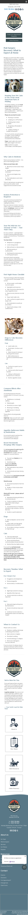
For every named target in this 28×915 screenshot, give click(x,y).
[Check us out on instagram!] (18, 9)
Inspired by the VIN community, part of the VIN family (20, 913)
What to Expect (5, 842)
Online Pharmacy (14, 40)
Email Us (3, 875)
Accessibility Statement (3, 912)
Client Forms (4, 885)
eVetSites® (25, 911)
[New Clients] (14, 742)
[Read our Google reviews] (15, 830)
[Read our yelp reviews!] (23, 9)
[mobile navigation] (25, 2)
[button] (24, 867)
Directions (3, 877)
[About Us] (14, 722)
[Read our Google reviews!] (21, 9)
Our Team (3, 839)
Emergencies (4, 883)
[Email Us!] (16, 9)
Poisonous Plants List (6, 866)
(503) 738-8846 (15, 821)
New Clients (14, 749)
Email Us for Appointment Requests (14, 35)
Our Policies (4, 847)
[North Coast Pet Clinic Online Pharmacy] (14, 781)
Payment (3, 849)
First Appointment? (6, 880)
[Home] (14, 21)
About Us (14, 729)
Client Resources (14, 769)
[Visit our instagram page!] (13, 830)
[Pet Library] (14, 761)
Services (3, 844)
